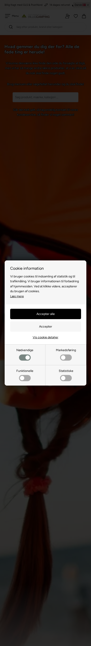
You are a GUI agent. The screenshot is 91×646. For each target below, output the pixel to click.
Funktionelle (24, 371)
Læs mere (17, 296)
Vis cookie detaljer (45, 337)
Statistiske (66, 371)
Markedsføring (66, 350)
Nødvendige (24, 350)
